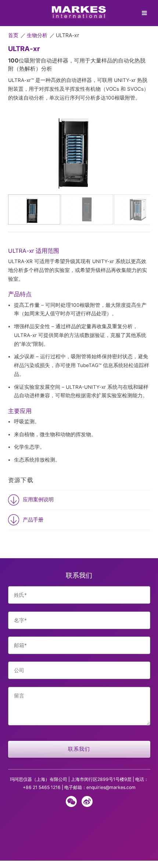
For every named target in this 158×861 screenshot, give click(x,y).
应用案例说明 (38, 499)
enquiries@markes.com (111, 787)
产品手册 (33, 520)
